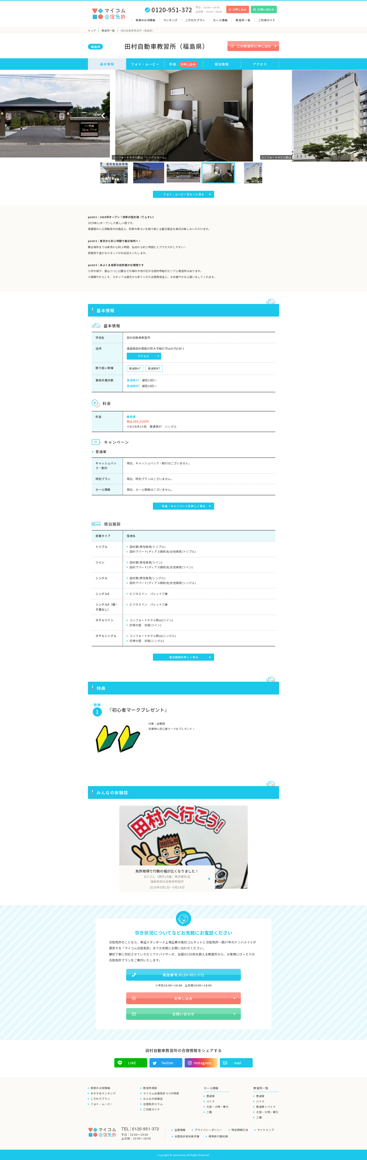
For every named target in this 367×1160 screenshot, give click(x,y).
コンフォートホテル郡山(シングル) (153, 636)
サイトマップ (265, 1130)
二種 (209, 1112)
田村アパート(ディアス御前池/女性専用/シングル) (163, 583)
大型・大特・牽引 (217, 1107)
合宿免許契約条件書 (187, 1136)
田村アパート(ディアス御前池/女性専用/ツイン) (161, 567)
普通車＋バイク (266, 1107)
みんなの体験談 (153, 1099)
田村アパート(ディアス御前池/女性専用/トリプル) (163, 551)
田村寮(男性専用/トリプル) (147, 547)
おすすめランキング (103, 1093)
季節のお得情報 (145, 20)
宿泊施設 (222, 64)
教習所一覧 (108, 30)
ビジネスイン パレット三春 (149, 594)
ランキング (170, 20)
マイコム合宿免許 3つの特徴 (161, 1093)
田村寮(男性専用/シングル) (147, 578)
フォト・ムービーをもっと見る (183, 194)
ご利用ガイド (266, 20)
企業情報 (180, 1130)
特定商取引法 (239, 1130)
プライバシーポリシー (208, 1130)
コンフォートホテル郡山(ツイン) (151, 620)
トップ (92, 30)
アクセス (260, 64)
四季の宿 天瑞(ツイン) (145, 625)
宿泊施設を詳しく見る (183, 657)
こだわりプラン (195, 20)
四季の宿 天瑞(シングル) (147, 641)
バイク (210, 1101)
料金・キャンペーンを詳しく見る (184, 506)
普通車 (210, 1096)
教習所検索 (150, 1088)
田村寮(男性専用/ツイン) (146, 562)
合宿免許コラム (153, 1104)
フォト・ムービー (145, 64)
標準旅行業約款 (218, 1136)
